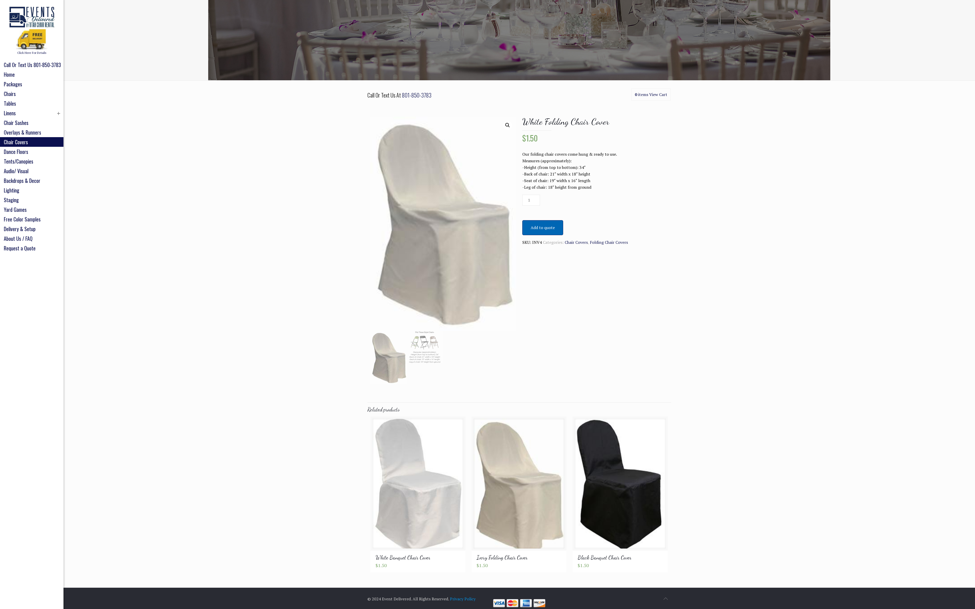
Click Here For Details (31, 53)
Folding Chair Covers (609, 242)
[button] (507, 125)
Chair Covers (576, 242)
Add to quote (543, 227)
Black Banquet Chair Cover (604, 557)
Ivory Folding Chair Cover (502, 557)
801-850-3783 (416, 95)
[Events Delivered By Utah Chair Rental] (31, 16)
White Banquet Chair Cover (403, 557)
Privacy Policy (463, 599)
